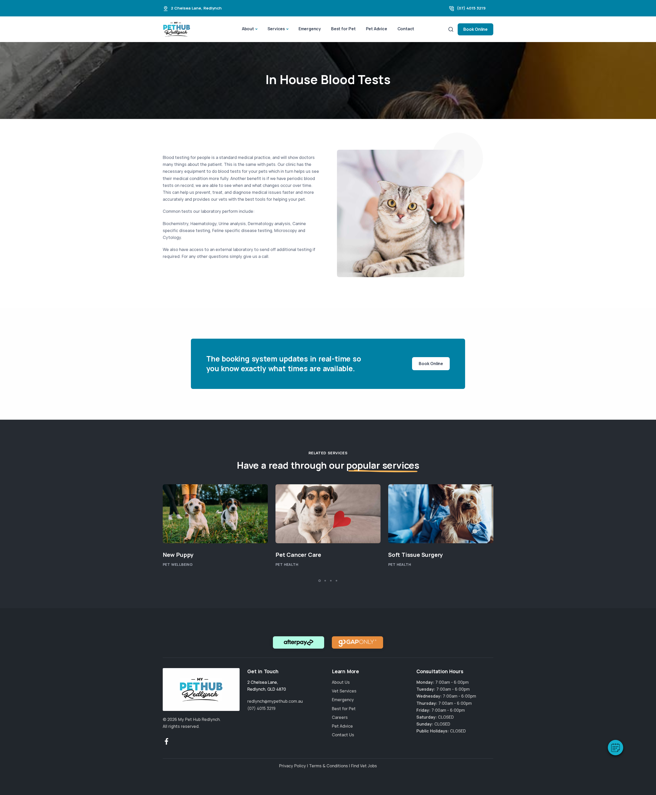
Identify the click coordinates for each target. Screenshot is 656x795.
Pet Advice (376, 29)
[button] (615, 747)
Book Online (475, 29)
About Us (341, 682)
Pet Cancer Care (298, 555)
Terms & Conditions (328, 766)
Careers (340, 717)
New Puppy (178, 555)
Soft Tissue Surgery (415, 555)
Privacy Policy (292, 766)
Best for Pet (343, 29)
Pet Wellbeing (178, 564)
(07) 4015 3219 (471, 8)
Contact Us (343, 735)
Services (276, 29)
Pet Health (286, 564)
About (248, 29)
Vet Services (344, 691)
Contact (405, 29)
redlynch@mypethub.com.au (275, 701)
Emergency (310, 29)
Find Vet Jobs (364, 766)
